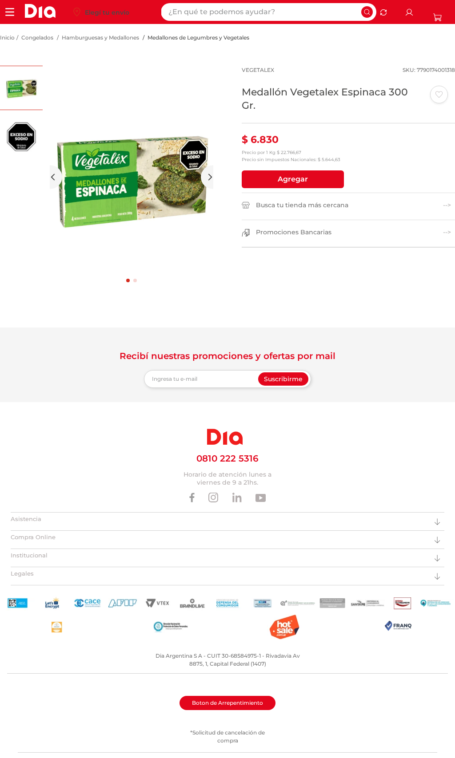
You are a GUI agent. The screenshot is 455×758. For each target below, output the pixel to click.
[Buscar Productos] (367, 12)
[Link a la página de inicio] (7, 38)
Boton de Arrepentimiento (227, 702)
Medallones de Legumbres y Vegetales (198, 37)
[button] (293, 179)
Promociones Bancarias (293, 232)
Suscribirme (283, 379)
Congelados (37, 37)
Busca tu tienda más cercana (302, 205)
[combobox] (268, 12)
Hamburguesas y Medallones (100, 37)
